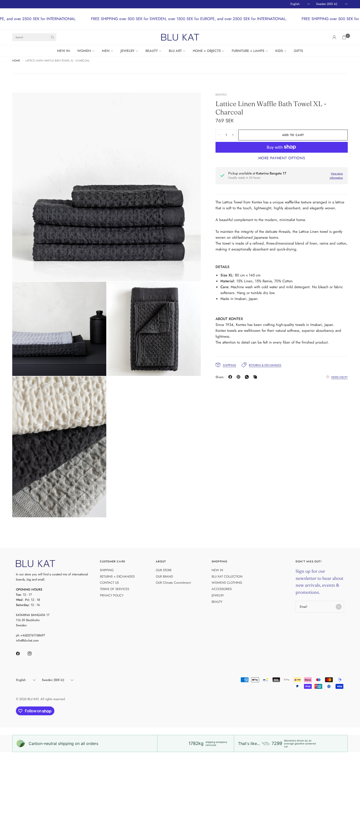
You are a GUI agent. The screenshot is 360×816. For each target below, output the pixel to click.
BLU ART (175, 50)
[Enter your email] (339, 607)
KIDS (279, 50)
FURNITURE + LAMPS (248, 50)
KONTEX (221, 95)
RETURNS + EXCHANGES (117, 576)
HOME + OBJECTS (207, 50)
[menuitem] (65, 51)
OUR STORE (164, 570)
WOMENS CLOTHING (227, 582)
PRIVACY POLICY (111, 595)
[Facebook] (231, 377)
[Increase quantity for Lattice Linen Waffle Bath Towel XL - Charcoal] (233, 135)
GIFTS (298, 50)
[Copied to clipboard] (256, 377)
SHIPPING (107, 570)
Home (16, 60)
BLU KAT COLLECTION (227, 576)
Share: (220, 377)
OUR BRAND (164, 576)
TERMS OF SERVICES (114, 589)
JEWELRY (127, 50)
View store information (336, 176)
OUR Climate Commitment (173, 582)
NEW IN (63, 50)
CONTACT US (109, 582)
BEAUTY (151, 50)
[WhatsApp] (248, 377)
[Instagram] (33, 653)
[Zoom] (190, 103)
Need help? (339, 377)
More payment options (281, 158)
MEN (105, 50)
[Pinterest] (239, 377)
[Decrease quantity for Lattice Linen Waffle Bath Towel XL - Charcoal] (219, 135)
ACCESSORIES (222, 589)
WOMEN (84, 50)
